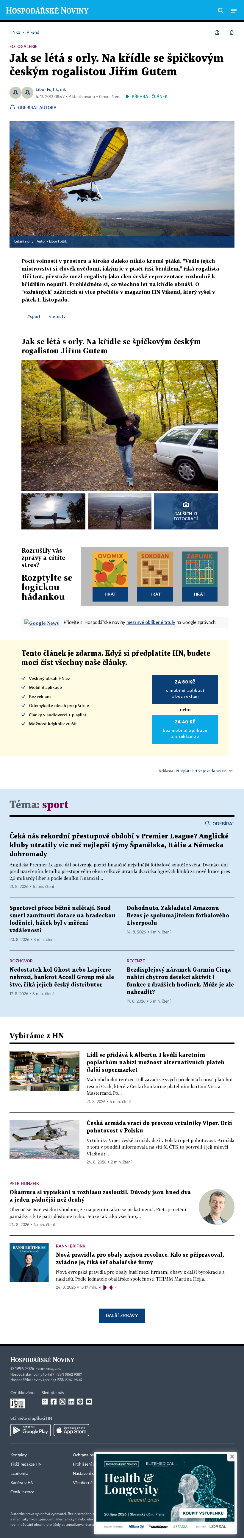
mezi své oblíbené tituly (150, 622)
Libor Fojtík (47, 89)
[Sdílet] (217, 32)
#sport (33, 316)
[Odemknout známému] (231, 32)
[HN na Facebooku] (54, 1402)
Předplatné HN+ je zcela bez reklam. (205, 770)
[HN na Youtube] (89, 1402)
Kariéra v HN (22, 1483)
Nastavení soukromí (91, 1474)
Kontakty (18, 1455)
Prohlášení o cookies (91, 1464)
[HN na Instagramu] (62, 1402)
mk (63, 89)
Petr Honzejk (24, 1183)
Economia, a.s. (48, 1369)
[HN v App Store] (71, 1430)
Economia (19, 1474)
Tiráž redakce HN (26, 1464)
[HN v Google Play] (30, 1430)
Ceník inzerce (22, 1492)
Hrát (110, 593)
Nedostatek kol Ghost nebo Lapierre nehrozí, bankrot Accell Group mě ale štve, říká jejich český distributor (62, 977)
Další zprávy (122, 1315)
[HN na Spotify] (80, 1402)
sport (55, 805)
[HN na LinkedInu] (71, 1402)
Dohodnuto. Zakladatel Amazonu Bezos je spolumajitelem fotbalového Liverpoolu (178, 916)
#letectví (58, 316)
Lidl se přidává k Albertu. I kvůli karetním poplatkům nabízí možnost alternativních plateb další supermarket (155, 1063)
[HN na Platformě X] (45, 1402)
